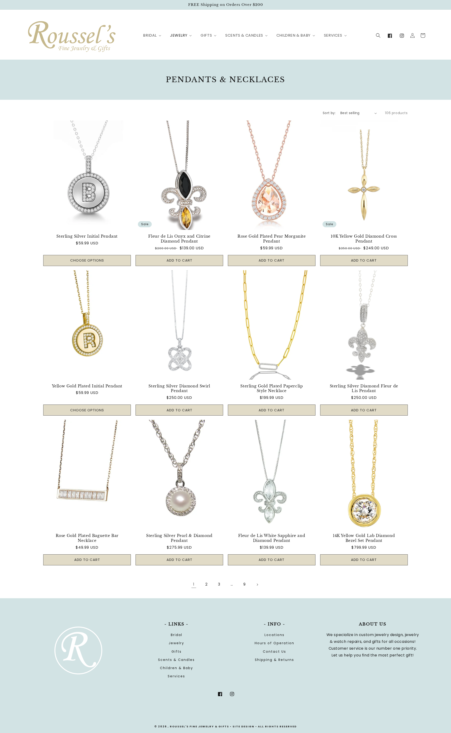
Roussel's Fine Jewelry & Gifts (199, 726)
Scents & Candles (176, 659)
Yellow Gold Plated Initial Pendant (87, 386)
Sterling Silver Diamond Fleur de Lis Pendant (364, 388)
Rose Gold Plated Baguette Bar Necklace (87, 538)
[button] (149, 35)
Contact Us (274, 651)
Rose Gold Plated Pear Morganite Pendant (271, 238)
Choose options (87, 260)
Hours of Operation (274, 643)
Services (176, 676)
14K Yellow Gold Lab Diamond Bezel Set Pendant (364, 538)
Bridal (176, 635)
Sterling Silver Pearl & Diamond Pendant (179, 538)
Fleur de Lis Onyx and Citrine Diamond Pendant (179, 238)
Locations (274, 635)
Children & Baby (176, 668)
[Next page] (257, 584)
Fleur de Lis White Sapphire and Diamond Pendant (271, 538)
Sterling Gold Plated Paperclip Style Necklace (271, 388)
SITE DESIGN (243, 726)
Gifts (176, 651)
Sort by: (329, 113)
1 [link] (193, 584)
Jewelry (176, 643)
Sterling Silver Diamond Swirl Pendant (179, 388)
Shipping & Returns (274, 659)
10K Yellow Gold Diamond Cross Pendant (364, 238)
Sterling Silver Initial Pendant (87, 236)
